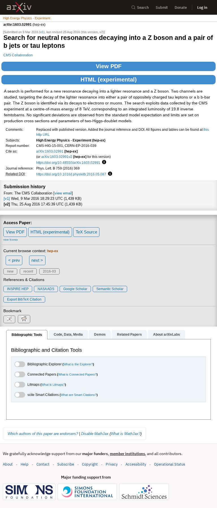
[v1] (7, 198)
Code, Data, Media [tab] (68, 334)
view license (10, 239)
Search (143, 7)
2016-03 (49, 271)
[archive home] (19, 7)
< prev (14, 260)
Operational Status (169, 464)
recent (28, 271)
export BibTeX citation (24, 299)
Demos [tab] (100, 334)
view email (63, 193)
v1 (42, 32)
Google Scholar (75, 289)
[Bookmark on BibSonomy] (9, 319)
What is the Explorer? (78, 364)
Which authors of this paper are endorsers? (43, 434)
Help (25, 464)
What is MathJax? (125, 434)
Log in (202, 7)
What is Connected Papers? (77, 374)
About (8, 464)
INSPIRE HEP (18, 289)
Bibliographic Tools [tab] (27, 335)
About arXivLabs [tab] (166, 334)
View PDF (108, 66)
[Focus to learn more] (103, 162)
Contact (42, 464)
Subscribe (65, 464)
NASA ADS (46, 289)
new (10, 271)
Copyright (90, 464)
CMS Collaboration (18, 55)
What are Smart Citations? (79, 394)
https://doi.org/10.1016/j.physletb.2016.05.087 (71, 174)
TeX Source (86, 232)
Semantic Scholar (109, 289)
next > (37, 260)
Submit (162, 7)
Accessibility (135, 464)
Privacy (112, 464)
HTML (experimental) (109, 79)
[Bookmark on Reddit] (24, 319)
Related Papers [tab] (129, 334)
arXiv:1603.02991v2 (56, 156)
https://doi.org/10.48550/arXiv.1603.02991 (68, 162)
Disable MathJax (94, 434)
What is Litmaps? (53, 384)
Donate (181, 7)
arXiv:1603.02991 (50, 151)
